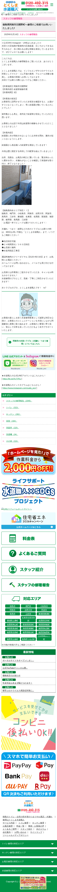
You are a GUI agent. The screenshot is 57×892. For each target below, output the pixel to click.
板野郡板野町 (44, 632)
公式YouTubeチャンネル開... (15, 668)
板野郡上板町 (12, 639)
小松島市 (44, 606)
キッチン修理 (38, 823)
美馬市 (12, 614)
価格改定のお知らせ (11, 675)
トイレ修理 (23, 823)
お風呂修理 (8, 826)
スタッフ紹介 (26, 829)
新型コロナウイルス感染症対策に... (18, 690)
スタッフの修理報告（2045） (19, 401)
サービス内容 (9, 823)
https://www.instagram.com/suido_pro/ (19, 388)
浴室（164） (11, 421)
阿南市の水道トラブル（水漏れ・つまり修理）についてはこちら (30, 342)
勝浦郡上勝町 (12, 620)
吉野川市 (28, 610)
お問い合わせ (20, 832)
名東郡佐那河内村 (28, 619)
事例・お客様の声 (36, 826)
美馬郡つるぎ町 (28, 639)
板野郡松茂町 (44, 628)
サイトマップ (36, 832)
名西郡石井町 (44, 620)
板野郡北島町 (12, 632)
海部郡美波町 (12, 628)
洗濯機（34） (12, 434)
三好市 (28, 614)
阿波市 (44, 610)
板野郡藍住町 (28, 632)
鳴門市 (28, 606)
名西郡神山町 (12, 624)
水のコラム (41, 829)
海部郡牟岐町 (44, 624)
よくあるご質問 (10, 829)
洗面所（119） (12, 428)
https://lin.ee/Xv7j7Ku (12, 379)
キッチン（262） (13, 414)
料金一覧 (20, 826)
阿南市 (12, 610)
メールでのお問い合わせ (35, 9)
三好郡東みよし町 (44, 637)
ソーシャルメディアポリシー (15, 835)
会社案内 (7, 832)
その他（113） (12, 441)
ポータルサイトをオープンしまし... (18, 660)
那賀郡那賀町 (28, 624)
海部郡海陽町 (28, 628)
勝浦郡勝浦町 (44, 614)
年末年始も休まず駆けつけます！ (17, 683)
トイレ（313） (12, 408)
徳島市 (12, 606)
